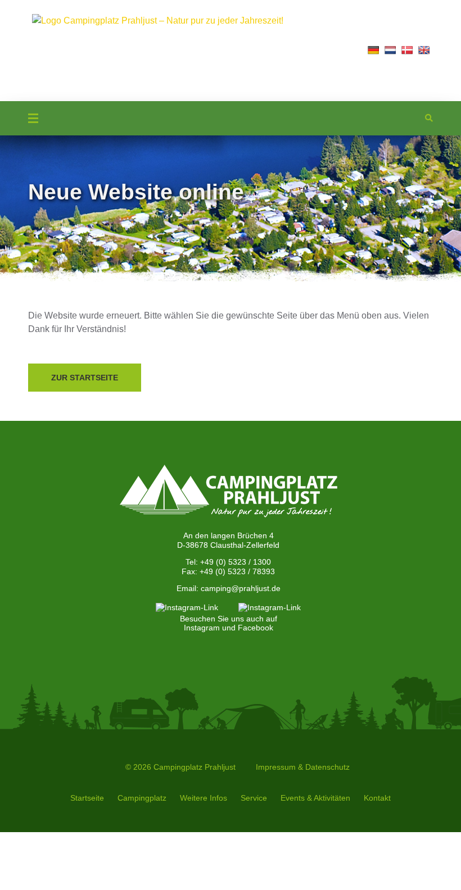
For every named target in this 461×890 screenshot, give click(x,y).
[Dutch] (390, 50)
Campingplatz (141, 797)
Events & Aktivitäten (315, 797)
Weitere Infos (203, 797)
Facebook (255, 627)
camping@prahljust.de (241, 588)
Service (254, 797)
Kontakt (377, 797)
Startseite (87, 797)
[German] (373, 50)
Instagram (202, 627)
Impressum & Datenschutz (303, 766)
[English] (424, 50)
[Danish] (407, 50)
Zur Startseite (84, 377)
